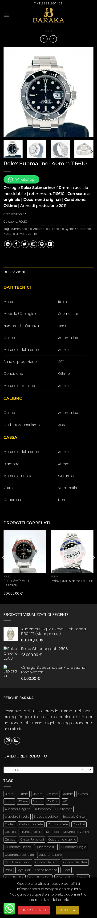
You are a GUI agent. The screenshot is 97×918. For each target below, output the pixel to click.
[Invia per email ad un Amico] (33, 244)
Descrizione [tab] (15, 272)
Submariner (68, 313)
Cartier (10, 824)
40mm (15, 229)
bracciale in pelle (17, 817)
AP (65, 801)
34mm (23, 794)
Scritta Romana (46, 870)
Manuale (52, 832)
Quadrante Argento (62, 839)
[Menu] (6, 15)
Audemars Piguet (17, 809)
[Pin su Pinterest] (42, 244)
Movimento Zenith (76, 832)
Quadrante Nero (50, 855)
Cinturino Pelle (58, 824)
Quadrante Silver (75, 862)
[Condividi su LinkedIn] (50, 244)
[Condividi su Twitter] (25, 244)
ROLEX (48, 31)
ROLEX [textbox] (45, 770)
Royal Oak (24, 870)
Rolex (15, 234)
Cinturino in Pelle (31, 824)
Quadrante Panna (18, 862)
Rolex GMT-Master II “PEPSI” (72, 581)
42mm (23, 801)
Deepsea (11, 832)
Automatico (41, 229)
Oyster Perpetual (32, 839)
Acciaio (27, 229)
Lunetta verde (31, 832)
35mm (38, 794)
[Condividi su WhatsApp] (8, 244)
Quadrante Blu (46, 847)
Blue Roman (63, 809)
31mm (9, 794)
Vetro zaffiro (28, 234)
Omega (10, 839)
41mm (9, 801)
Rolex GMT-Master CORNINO (18, 583)
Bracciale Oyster (62, 229)
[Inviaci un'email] (16, 741)
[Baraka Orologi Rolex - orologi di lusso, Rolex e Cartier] (48, 15)
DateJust (79, 824)
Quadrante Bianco (18, 847)
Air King (53, 801)
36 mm (52, 794)
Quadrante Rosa (47, 862)
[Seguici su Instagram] (8, 741)
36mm (68, 794)
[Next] (85, 92)
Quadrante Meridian (19, 855)
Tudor (66, 870)
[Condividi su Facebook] (16, 244)
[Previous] (11, 92)
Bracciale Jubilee (46, 817)
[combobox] (48, 770)
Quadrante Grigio (73, 847)
